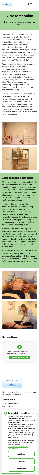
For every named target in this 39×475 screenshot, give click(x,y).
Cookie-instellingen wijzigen (19, 357)
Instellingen (21, 454)
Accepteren (21, 469)
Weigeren (21, 461)
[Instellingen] (35, 4)
